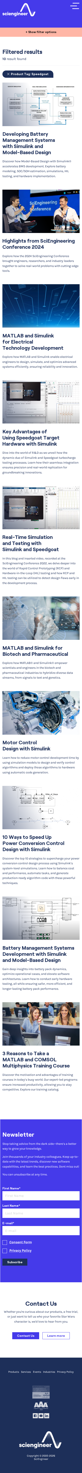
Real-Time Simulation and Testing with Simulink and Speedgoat (30, 543)
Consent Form (20, 1242)
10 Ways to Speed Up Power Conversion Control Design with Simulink (33, 843)
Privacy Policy (20, 1250)
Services (26, 1371)
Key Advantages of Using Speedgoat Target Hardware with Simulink (30, 438)
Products (13, 1371)
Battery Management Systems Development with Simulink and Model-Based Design (38, 954)
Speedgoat (30, 74)
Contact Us (25, 1335)
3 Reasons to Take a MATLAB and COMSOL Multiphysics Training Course (36, 1060)
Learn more (56, 1335)
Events (37, 1371)
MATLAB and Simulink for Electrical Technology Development (32, 342)
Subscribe (15, 1262)
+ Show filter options (41, 32)
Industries (49, 1371)
